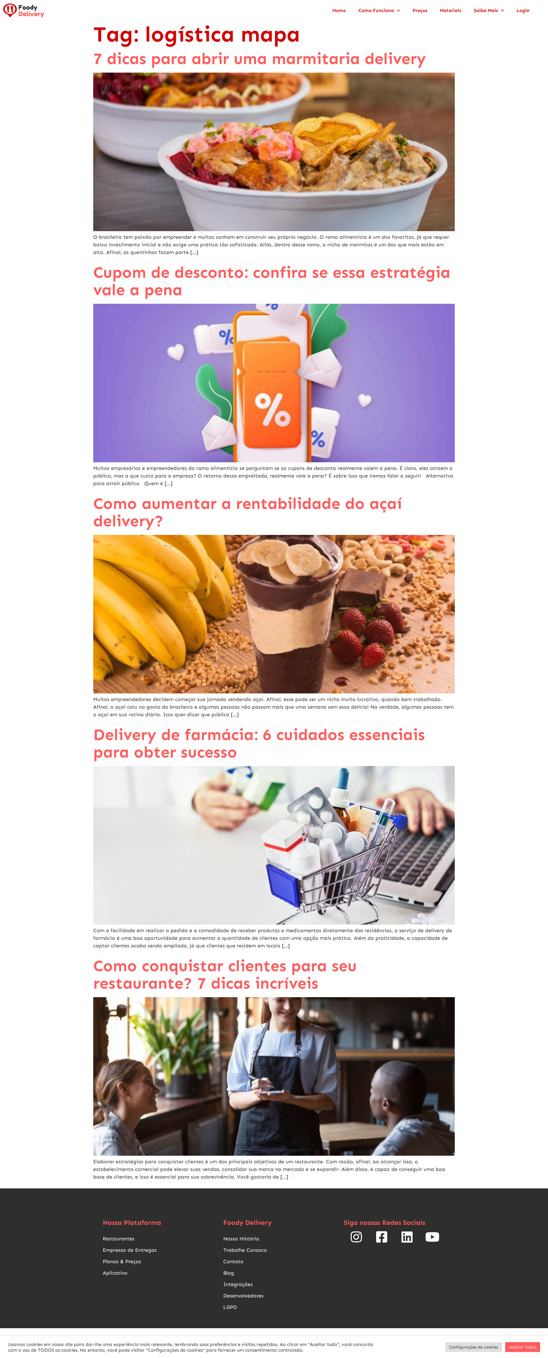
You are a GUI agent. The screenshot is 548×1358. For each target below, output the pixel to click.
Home (339, 10)
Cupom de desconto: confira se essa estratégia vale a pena (271, 281)
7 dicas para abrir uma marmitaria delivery (259, 58)
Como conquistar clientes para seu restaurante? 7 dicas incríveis (225, 974)
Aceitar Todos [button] (522, 1347)
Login (523, 10)
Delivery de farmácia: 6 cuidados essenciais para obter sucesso (259, 743)
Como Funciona (376, 10)
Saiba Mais (486, 10)
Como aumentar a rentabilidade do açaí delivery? (247, 512)
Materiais (450, 10)
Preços (420, 10)
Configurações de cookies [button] (473, 1347)
